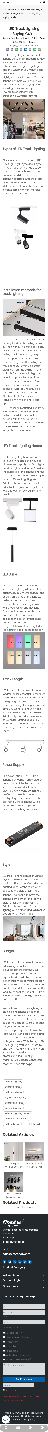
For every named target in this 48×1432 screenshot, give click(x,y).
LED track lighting (27, 95)
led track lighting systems (17, 1113)
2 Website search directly (18, 1337)
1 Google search (13, 1332)
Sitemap (17, 1419)
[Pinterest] (25, 1262)
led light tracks (12, 1124)
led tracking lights (13, 1102)
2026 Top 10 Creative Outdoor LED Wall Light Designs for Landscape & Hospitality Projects (13, 1165)
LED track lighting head (25, 479)
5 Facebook (11, 1350)
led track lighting (13, 1081)
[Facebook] (4, 1262)
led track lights (12, 1086)
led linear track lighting (16, 1118)
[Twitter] (15, 1262)
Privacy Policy (29, 1419)
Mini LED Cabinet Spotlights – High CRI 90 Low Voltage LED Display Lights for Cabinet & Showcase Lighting (13, 1195)
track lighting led (33, 1124)
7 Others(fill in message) (18, 1359)
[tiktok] (30, 1262)
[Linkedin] (9, 1262)
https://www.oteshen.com (24, 45)
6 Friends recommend (17, 1355)
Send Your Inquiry (24, 1379)
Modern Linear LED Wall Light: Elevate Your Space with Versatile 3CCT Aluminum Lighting (34, 1165)
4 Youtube (10, 1346)
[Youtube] (20, 1262)
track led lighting (13, 1108)
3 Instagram (11, 1341)
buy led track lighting (15, 1097)
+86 (5, 1242)
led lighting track (13, 1092)
